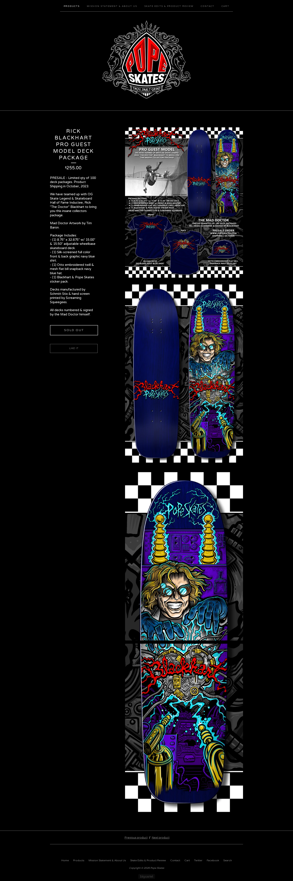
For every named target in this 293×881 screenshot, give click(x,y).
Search (227, 860)
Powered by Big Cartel (146, 876)
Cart (225, 6)
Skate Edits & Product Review (168, 6)
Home (65, 860)
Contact (207, 6)
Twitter (198, 860)
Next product (160, 837)
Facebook (213, 860)
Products (72, 6)
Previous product (136, 837)
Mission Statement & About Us (112, 6)
